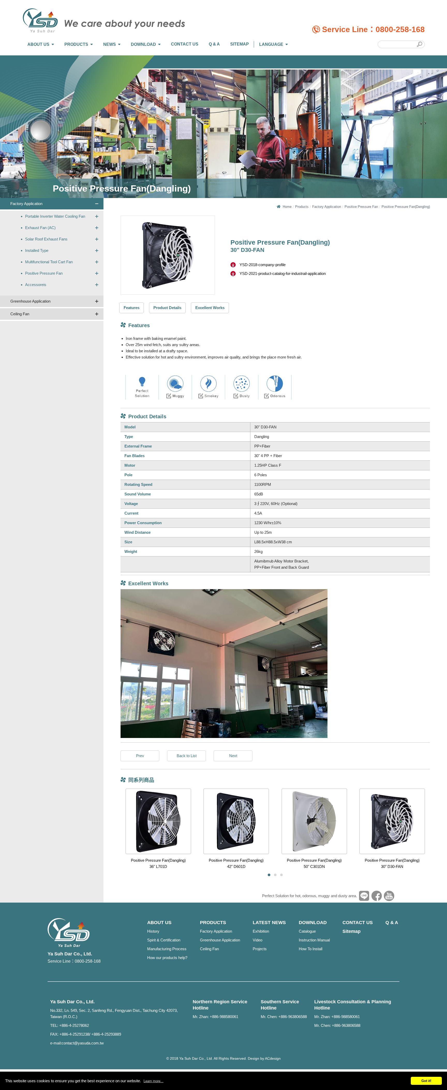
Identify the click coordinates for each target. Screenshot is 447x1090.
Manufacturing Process (167, 949)
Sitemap (239, 44)
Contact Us (184, 44)
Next (233, 756)
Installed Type (36, 250)
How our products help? (167, 957)
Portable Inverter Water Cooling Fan (55, 216)
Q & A (214, 44)
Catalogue (307, 931)
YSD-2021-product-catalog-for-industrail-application (283, 273)
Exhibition (261, 931)
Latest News (269, 922)
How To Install (310, 949)
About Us (38, 44)
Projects (260, 949)
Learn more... (153, 1081)
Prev (140, 756)
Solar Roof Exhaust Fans (46, 239)
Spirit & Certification (163, 940)
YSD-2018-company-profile (263, 264)
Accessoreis (35, 284)
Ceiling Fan (19, 314)
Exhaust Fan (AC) (40, 227)
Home (287, 207)
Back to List (187, 756)
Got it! (426, 1081)
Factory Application (26, 203)
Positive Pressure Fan (44, 273)
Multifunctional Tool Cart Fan (49, 262)
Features (131, 307)
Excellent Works (210, 307)
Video (257, 940)
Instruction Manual (314, 940)
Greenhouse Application (30, 301)
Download (143, 44)
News (109, 44)
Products (76, 44)
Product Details (167, 307)
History (153, 931)
